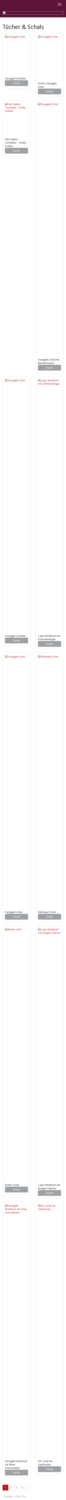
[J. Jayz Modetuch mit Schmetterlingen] (49, 506)
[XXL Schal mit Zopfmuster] (49, 1331)
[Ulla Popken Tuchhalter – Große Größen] (16, 120)
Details (16, 83)
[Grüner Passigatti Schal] (49, 58)
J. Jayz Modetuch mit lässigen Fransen (49, 1186)
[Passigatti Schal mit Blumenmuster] (49, 230)
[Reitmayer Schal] (49, 782)
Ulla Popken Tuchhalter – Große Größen (15, 143)
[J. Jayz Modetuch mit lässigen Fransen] (49, 1055)
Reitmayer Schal (47, 912)
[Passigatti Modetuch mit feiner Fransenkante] (16, 1331)
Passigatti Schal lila (15, 78)
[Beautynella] (33, 13)
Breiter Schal (12, 1184)
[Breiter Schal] (16, 1055)
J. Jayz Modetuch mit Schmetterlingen (49, 637)
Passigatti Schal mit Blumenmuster (48, 361)
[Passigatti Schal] (16, 782)
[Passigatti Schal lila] (16, 56)
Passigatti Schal (14, 912)
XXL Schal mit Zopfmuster (45, 1462)
